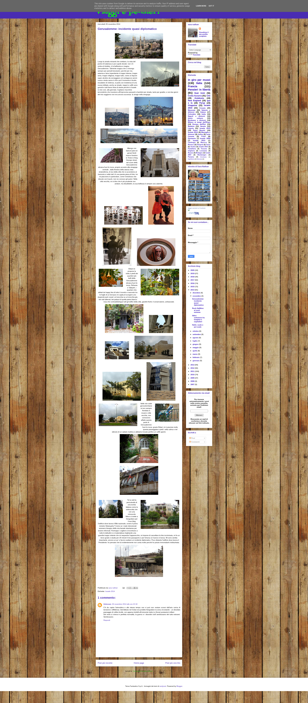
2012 (193, 368)
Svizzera (199, 159)
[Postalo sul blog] (130, 588)
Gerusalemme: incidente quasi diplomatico (198, 302)
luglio (195, 341)
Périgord (200, 145)
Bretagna (199, 153)
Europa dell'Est (199, 124)
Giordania (203, 157)
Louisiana (203, 151)
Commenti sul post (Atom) (143, 671)
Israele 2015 (205, 128)
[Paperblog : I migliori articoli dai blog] (194, 215)
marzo (195, 354)
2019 (193, 273)
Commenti (195, 442)
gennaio (196, 361)
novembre (197, 296)
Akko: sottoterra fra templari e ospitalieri (198, 319)
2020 (193, 270)
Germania (192, 138)
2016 (193, 283)
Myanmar (191, 110)
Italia (199, 83)
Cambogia (192, 142)
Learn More (201, 6)
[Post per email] (123, 588)
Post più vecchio (172, 663)
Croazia (202, 108)
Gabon (203, 112)
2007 (193, 384)
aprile (195, 351)
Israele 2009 (205, 138)
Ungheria (191, 151)
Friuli (203, 136)
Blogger (179, 686)
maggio (196, 347)
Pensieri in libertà (199, 89)
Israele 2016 (203, 147)
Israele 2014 (110, 591)
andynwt (163, 686)
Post (193, 438)
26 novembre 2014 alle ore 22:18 (124, 604)
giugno (196, 344)
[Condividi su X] (132, 588)
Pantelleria (192, 149)
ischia (200, 134)
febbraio (196, 357)
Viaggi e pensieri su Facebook (196, 208)
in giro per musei (199, 79)
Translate (196, 55)
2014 (193, 290)
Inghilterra (191, 159)
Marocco (204, 142)
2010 (193, 375)
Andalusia (199, 98)
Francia (192, 86)
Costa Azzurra (195, 96)
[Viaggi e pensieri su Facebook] (189, 210)
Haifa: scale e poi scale (197, 326)
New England (194, 100)
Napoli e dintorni (196, 116)
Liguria (191, 128)
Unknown (107, 604)
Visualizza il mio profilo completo (204, 34)
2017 (193, 280)
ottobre (196, 331)
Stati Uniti (199, 93)
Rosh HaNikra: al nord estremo (198, 310)
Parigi (202, 103)
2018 (193, 277)
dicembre (197, 293)
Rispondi (106, 620)
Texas (208, 145)
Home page (139, 663)
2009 (193, 378)
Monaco (191, 145)
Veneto (203, 126)
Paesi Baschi (199, 130)
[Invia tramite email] (128, 588)
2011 (193, 371)
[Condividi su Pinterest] (137, 588)
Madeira (191, 126)
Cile (208, 96)
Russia (190, 153)
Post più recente (105, 663)
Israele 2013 (199, 140)
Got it (211, 6)
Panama (191, 157)
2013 (193, 365)
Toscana (204, 149)
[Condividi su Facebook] (134, 588)
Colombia (192, 114)
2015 (193, 287)
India (204, 114)
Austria (193, 147)
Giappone (192, 105)
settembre (197, 334)
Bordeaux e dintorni (197, 120)
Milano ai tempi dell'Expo (199, 122)
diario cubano (195, 118)
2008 (193, 381)
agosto (196, 338)
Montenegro (201, 155)
